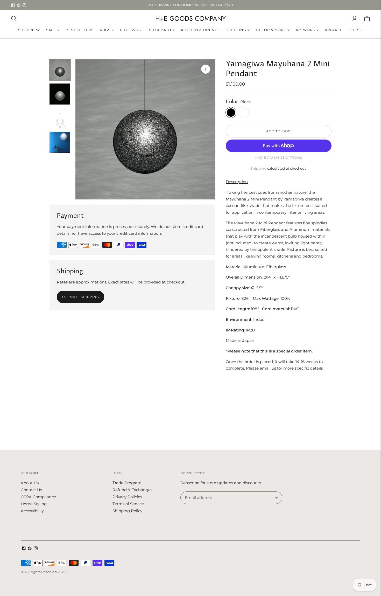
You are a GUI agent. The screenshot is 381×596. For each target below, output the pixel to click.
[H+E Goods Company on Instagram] (24, 5)
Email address (198, 492)
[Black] (231, 112)
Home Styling (34, 503)
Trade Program (127, 482)
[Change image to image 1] (60, 69)
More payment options (278, 158)
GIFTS (354, 30)
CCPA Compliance (38, 496)
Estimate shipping (80, 297)
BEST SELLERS (80, 30)
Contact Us (31, 489)
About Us (30, 482)
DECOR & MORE (271, 30)
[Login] (354, 18)
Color (232, 102)
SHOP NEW (29, 30)
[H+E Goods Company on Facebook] (13, 5)
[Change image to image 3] (60, 118)
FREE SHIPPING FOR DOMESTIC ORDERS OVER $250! (190, 5)
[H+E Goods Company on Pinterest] (18, 5)
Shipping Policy (127, 510)
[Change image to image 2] (60, 94)
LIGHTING (236, 30)
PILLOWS (129, 30)
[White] (243, 112)
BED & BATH (159, 30)
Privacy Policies (127, 496)
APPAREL (333, 30)
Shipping (258, 168)
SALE (51, 30)
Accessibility (32, 510)
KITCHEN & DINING (199, 30)
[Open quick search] (14, 18)
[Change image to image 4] (60, 142)
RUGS (105, 30)
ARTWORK (305, 30)
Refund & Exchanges (132, 489)
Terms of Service (128, 503)
